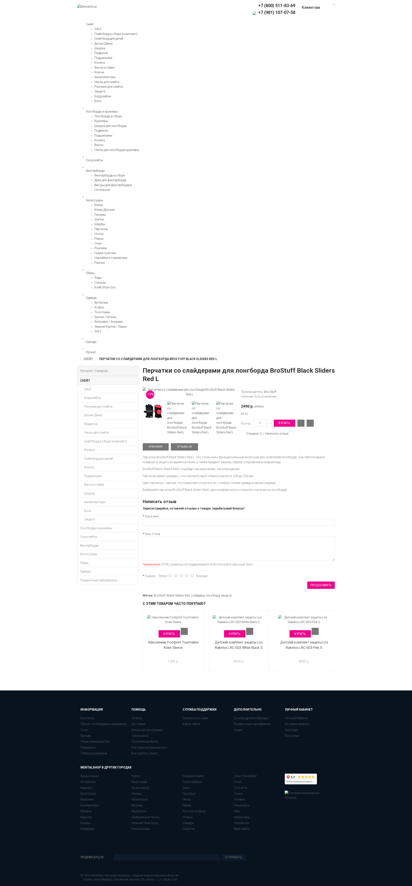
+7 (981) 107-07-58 (276, 12)
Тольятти (240, 788)
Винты (98, 145)
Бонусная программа (147, 730)
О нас (84, 730)
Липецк (137, 793)
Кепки (98, 205)
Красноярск (140, 788)
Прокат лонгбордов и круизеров (103, 724)
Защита (99, 91)
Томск (238, 793)
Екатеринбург (90, 805)
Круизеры (101, 121)
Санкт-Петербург (245, 776)
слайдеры (198, 595)
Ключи (99, 72)
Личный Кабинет (296, 718)
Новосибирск (192, 782)
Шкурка (99, 48)
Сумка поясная (105, 253)
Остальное (102, 189)
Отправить (233, 857)
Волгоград (87, 793)
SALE (97, 29)
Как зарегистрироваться (149, 747)
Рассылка (292, 735)
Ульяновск (241, 805)
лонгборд (213, 595)
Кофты (99, 307)
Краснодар (139, 782)
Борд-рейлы (102, 96)
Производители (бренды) (251, 718)
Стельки (100, 282)
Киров (136, 776)
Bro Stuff (270, 391)
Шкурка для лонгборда (110, 126)
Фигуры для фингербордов (113, 185)
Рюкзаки (100, 248)
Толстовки (102, 312)
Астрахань (88, 782)
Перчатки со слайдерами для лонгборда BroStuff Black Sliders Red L (158, 359)
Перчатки (101, 229)
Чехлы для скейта (106, 82)
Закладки (291, 730)
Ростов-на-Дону (194, 811)
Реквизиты (88, 747)
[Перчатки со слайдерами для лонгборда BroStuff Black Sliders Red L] (190, 392)
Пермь (187, 805)
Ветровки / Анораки (108, 321)
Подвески (101, 53)
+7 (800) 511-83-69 (276, 5)
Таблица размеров (93, 753)
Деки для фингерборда (110, 180)
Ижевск (85, 811)
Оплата (137, 718)
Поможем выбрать (145, 741)
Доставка (138, 724)
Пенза (187, 799)
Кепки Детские (104, 209)
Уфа (237, 811)
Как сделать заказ (144, 753)
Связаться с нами (195, 718)
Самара (188, 823)
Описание (156, 446)
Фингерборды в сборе (109, 175)
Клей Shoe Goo (105, 287)
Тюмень (239, 799)
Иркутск (86, 817)
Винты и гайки (104, 67)
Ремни (98, 238)
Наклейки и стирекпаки (110, 257)
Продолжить (321, 585)
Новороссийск (193, 776)
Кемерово (87, 828)
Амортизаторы (105, 77)
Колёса (99, 62)
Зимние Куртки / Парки (110, 326)
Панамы (100, 214)
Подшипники (103, 58)
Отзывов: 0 (254, 433)
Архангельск (89, 776)
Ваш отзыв (152, 534)
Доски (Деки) (103, 43)
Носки (98, 233)
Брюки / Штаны (105, 317)
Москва (137, 805)
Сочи (237, 782)
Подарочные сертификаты (252, 724)
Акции (238, 730)
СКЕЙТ (88, 359)
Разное (99, 262)
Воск (97, 101)
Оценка (150, 576)
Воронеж (87, 799)
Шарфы (99, 224)
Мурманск (139, 811)
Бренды (85, 735)
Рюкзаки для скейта (108, 86)
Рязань (188, 817)
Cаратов (189, 828)
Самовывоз (140, 735)
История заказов (297, 724)
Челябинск (241, 823)
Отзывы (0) (184, 446)
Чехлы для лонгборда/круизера (116, 150)
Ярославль (242, 828)
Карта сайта (191, 724)
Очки (97, 243)
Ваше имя (152, 516)
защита (226, 595)
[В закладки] (310, 423)
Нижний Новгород (145, 823)
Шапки (99, 219)
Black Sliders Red (178, 595)
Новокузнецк (141, 828)
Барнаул (86, 788)
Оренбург (189, 793)
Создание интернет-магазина (149, 875)
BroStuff (159, 595)
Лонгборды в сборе (108, 116)
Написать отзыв (276, 433)
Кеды (97, 277)
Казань (85, 823)
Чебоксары (242, 817)
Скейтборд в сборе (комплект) (115, 34)
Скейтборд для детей (108, 38)
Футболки (101, 302)
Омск (186, 788)
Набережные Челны (145, 817)
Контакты (87, 718)
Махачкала (139, 799)
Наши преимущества (95, 741)
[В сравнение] (300, 423)
